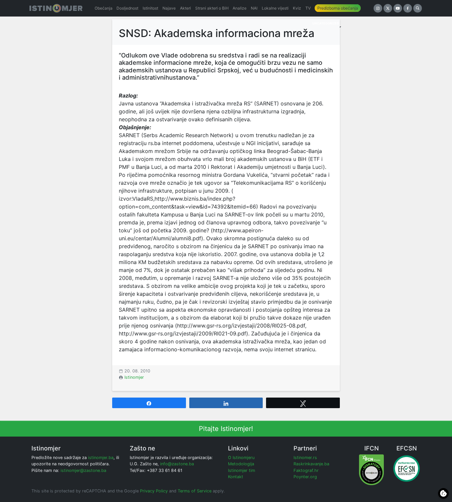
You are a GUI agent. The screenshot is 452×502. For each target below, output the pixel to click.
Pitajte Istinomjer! (226, 429)
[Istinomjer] (55, 8)
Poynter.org (305, 476)
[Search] (417, 8)
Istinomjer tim (241, 470)
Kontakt (235, 476)
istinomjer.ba (100, 457)
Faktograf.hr (306, 470)
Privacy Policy (154, 490)
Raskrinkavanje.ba (311, 463)
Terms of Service (194, 490)
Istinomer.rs (305, 457)
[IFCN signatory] (371, 469)
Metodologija (241, 463)
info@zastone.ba (177, 463)
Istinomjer (134, 377)
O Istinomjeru (241, 457)
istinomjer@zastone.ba (83, 470)
